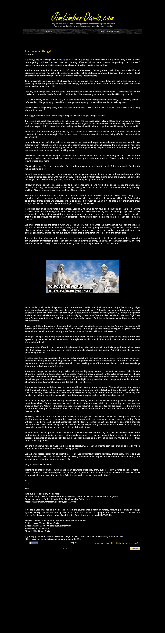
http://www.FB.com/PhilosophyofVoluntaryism (49, 525)
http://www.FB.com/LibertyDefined (69, 520)
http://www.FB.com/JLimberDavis (43, 523)
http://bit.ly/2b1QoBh (102, 515)
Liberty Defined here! (127, 542)
